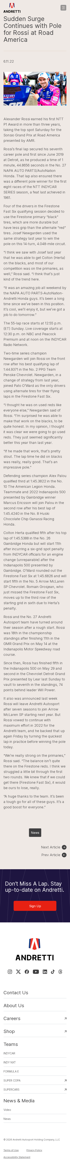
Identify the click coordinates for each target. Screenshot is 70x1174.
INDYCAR (9, 1053)
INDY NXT (10, 1062)
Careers (12, 1018)
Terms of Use (11, 1150)
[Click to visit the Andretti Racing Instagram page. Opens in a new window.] (10, 972)
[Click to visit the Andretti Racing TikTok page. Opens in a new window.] (53, 972)
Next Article (50, 847)
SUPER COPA (12, 1080)
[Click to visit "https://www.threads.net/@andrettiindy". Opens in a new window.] (60, 972)
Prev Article (50, 855)
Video (7, 1109)
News (35, 833)
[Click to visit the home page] (12, 8)
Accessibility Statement (17, 1157)
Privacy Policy (34, 1150)
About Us (14, 1005)
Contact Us (16, 992)
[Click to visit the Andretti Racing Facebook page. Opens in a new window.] (27, 972)
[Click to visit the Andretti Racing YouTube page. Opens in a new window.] (36, 972)
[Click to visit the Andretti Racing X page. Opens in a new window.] (18, 972)
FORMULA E (11, 1071)
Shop (9, 1031)
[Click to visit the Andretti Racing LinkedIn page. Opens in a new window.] (45, 972)
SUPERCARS (11, 1089)
